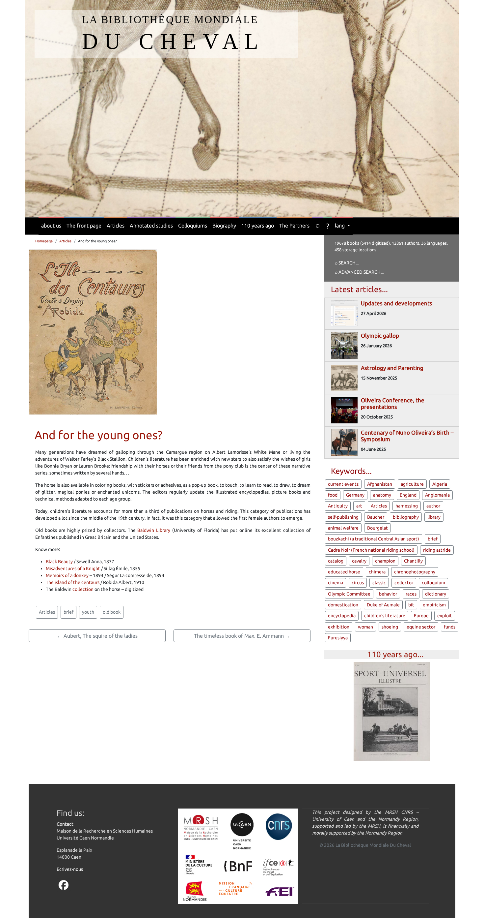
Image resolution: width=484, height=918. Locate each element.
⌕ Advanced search (358, 272)
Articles (115, 226)
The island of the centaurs (72, 582)
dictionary (435, 594)
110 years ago (257, 226)
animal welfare (343, 528)
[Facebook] (63, 884)
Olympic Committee (349, 594)
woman (365, 626)
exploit (444, 615)
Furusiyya (338, 637)
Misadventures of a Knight (73, 568)
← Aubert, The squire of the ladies (97, 636)
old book (112, 612)
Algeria (439, 484)
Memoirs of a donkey (67, 575)
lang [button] (340, 226)
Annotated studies (151, 226)
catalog (335, 561)
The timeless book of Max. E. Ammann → (242, 636)
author (433, 505)
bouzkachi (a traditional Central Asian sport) (373, 538)
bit (411, 604)
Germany (355, 495)
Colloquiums (192, 226)
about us (51, 226)
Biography (224, 226)
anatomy (382, 495)
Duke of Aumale (383, 604)
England (408, 495)
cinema (335, 582)
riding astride (437, 550)
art (359, 505)
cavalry (359, 561)
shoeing (390, 626)
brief (68, 612)
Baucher (375, 517)
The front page (84, 226)
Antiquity (338, 505)
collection (83, 589)
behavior (388, 594)
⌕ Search (345, 262)
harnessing (406, 505)
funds (449, 626)
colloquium (433, 582)
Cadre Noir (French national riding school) (371, 550)
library (434, 517)
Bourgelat (377, 528)
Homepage (44, 241)
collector (403, 582)
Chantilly (413, 561)
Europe (421, 615)
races (411, 594)
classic (379, 582)
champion (385, 561)
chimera (377, 571)
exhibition (338, 626)
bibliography (406, 517)
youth (88, 612)
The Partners (294, 226)
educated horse (344, 571)
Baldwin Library (153, 530)
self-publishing (343, 517)
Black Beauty (59, 561)
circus (358, 582)
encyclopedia (342, 615)
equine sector (421, 626)
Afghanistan (379, 484)
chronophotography (414, 571)
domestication (343, 604)
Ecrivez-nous (70, 869)
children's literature (384, 615)
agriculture (412, 484)
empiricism (434, 604)
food (332, 495)
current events (343, 484)
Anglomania (437, 495)
